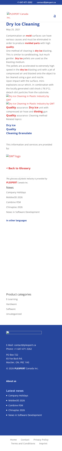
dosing (38, 111)
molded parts (32, 43)
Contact (25, 439)
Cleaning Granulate (19, 133)
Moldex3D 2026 (14, 197)
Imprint (43, 443)
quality (10, 46)
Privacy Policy (41, 439)
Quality (11, 107)
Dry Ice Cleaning (23, 24)
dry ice (38, 50)
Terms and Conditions (23, 443)
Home (13, 439)
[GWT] (29, 99)
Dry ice (19, 58)
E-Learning (12, 299)
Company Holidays (16, 192)
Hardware (11, 304)
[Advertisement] (31, 256)
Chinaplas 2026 (14, 207)
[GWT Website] (13, 155)
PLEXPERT (11, 182)
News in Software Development (23, 212)
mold (29, 35)
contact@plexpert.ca (25, 345)
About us (11, 381)
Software (11, 309)
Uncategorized (14, 313)
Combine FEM (13, 202)
